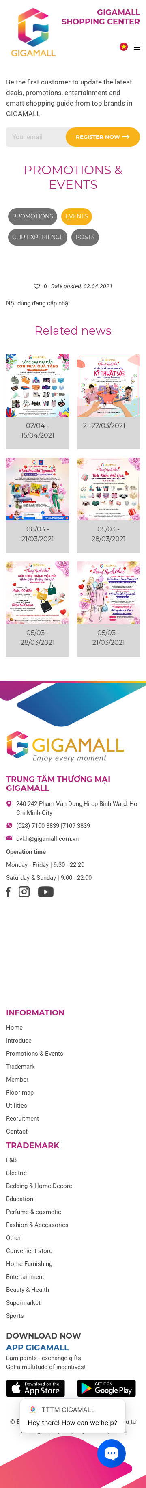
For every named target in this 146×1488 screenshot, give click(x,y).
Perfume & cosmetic (33, 1212)
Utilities (16, 1105)
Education (19, 1199)
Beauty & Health (27, 1290)
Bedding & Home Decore (39, 1186)
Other (13, 1238)
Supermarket (23, 1303)
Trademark (20, 1066)
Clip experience (37, 237)
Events (76, 216)
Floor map (20, 1092)
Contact (17, 1131)
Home (14, 1027)
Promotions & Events (73, 177)
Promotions (32, 216)
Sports (15, 1316)
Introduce (19, 1040)
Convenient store (29, 1251)
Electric (16, 1173)
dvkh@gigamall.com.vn (47, 838)
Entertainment (25, 1277)
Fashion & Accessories (37, 1225)
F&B (11, 1160)
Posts (85, 237)
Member (17, 1079)
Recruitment (22, 1118)
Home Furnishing (29, 1264)
